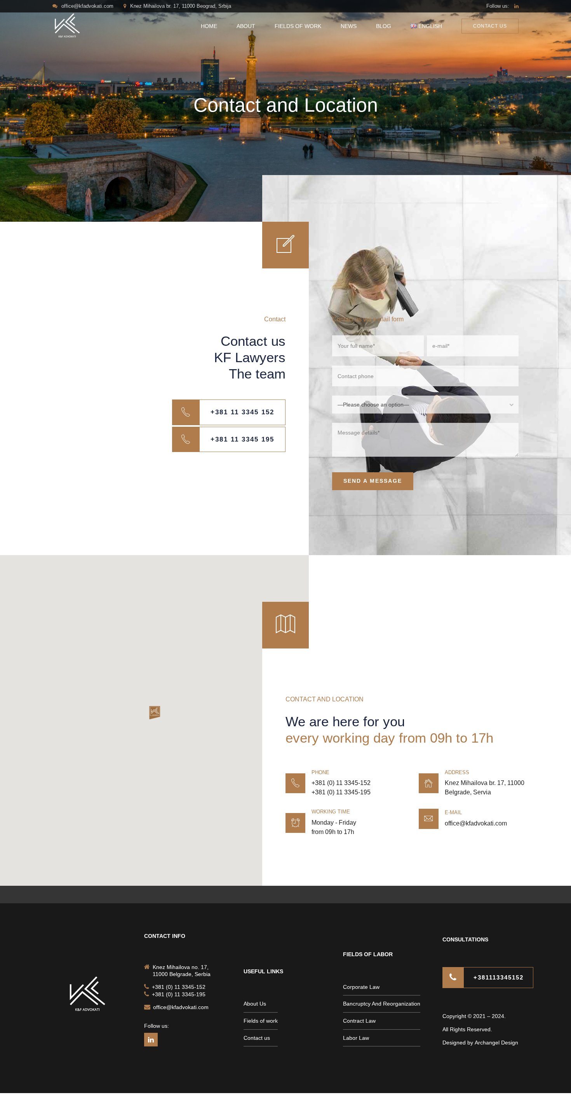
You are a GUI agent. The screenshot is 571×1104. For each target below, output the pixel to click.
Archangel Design (496, 1042)
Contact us (257, 1038)
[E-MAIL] (429, 819)
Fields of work (261, 1021)
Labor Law (356, 1038)
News (349, 26)
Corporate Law (361, 987)
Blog (383, 26)
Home (209, 26)
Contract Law (359, 1021)
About (246, 26)
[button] (154, 713)
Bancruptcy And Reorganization (381, 1004)
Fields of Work (298, 26)
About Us (255, 1004)
